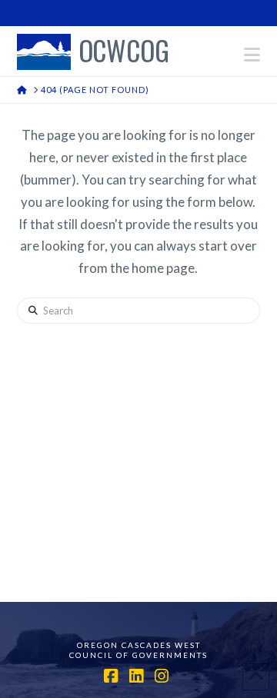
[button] (252, 54)
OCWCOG (123, 52)
